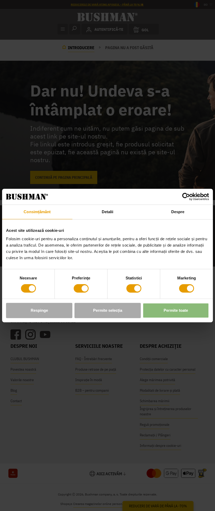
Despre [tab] (178, 211)
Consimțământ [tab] (37, 211)
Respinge (39, 310)
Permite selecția (107, 310)
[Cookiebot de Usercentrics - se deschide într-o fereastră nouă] (186, 197)
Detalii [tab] (108, 211)
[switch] (81, 288)
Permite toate (176, 310)
